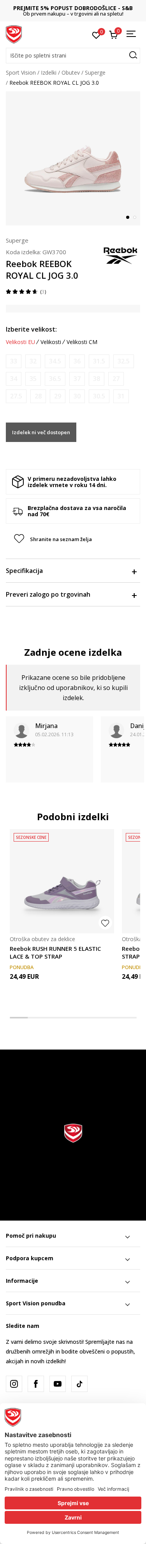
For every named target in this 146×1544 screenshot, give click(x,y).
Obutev (71, 72)
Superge (95, 72)
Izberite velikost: (31, 329)
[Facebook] (36, 1384)
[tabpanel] (73, 158)
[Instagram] (14, 1384)
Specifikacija (24, 570)
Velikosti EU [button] (20, 342)
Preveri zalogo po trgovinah (48, 594)
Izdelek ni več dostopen (41, 432)
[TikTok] (79, 1384)
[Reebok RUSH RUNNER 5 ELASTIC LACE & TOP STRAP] (62, 881)
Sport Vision (21, 72)
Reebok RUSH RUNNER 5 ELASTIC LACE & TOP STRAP (55, 952)
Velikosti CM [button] (82, 342)
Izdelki (48, 72)
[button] (73, 55)
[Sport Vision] (14, 34)
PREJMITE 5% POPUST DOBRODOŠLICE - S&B (71, 8)
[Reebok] (120, 255)
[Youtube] (57, 1384)
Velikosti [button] (50, 342)
